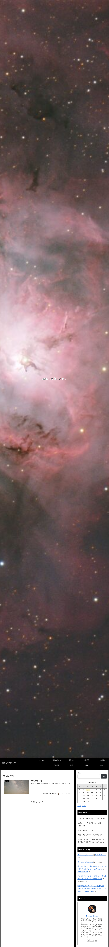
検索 (79, 773)
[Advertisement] (37, 815)
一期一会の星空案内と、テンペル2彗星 (91, 819)
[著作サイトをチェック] (88, 940)
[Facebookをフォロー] (93, 940)
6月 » (84, 806)
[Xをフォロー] (91, 940)
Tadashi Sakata (100, 855)
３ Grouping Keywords (85, 855)
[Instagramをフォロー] (96, 940)
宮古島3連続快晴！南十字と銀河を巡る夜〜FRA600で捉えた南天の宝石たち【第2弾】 (91, 888)
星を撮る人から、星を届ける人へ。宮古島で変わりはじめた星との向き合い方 (91, 840)
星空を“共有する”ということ (87, 830)
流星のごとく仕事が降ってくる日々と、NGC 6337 (91, 824)
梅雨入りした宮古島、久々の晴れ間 (90, 835)
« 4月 (79, 806)
